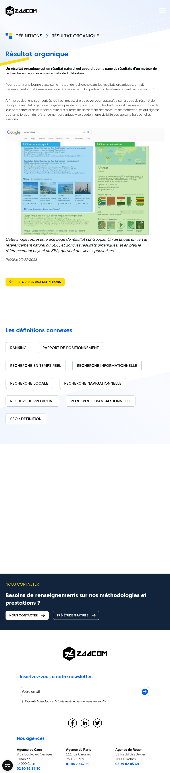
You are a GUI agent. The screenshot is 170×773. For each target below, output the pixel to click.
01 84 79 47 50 (77, 764)
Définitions (28, 35)
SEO (151, 89)
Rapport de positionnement (70, 348)
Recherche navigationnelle (93, 383)
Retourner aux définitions (39, 282)
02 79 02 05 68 (127, 764)
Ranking (18, 348)
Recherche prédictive (32, 401)
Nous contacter (23, 615)
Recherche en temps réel (35, 365)
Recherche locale (29, 383)
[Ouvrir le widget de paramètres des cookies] (7, 765)
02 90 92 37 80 (28, 768)
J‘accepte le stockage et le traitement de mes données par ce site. (66, 701)
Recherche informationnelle (107, 365)
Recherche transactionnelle (101, 401)
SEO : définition (26, 419)
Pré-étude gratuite (72, 615)
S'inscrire (144, 691)
